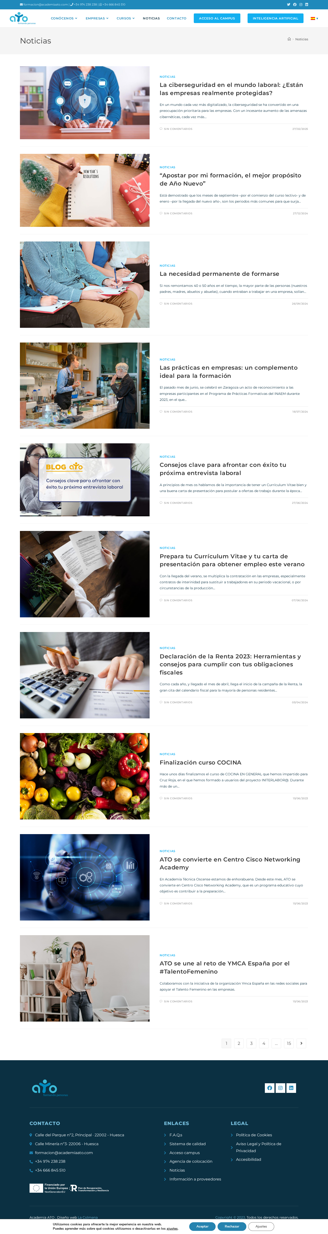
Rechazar (232, 1226)
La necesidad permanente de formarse (219, 273)
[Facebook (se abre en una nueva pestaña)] (295, 4)
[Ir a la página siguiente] (301, 1043)
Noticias (301, 39)
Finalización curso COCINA (201, 762)
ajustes (172, 1229)
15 (289, 1043)
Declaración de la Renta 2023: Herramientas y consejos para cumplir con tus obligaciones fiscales (230, 664)
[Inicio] (289, 39)
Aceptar (202, 1226)
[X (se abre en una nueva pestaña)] (288, 4)
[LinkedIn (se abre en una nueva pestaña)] (306, 4)
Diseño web (77, 1217)
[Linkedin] (291, 1088)
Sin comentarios (178, 129)
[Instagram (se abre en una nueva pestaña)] (301, 4)
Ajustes (261, 1226)
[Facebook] (269, 1088)
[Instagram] (280, 1088)
